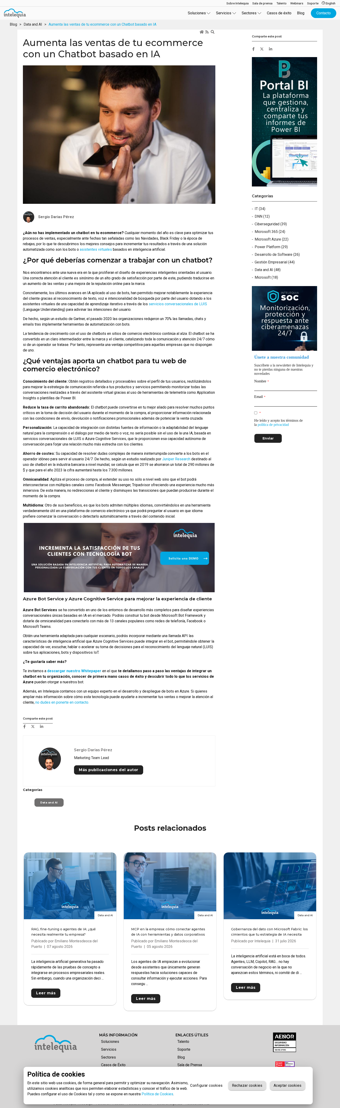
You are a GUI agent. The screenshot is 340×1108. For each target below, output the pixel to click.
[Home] (202, 32)
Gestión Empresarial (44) (275, 262)
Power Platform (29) (271, 247)
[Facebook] (24, 726)
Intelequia (262, 941)
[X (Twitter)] (33, 726)
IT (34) (260, 209)
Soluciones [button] (197, 13)
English (330, 3)
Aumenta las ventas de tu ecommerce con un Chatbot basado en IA (102, 24)
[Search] (213, 32)
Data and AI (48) (268, 270)
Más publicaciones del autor (108, 770)
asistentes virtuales (96, 249)
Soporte (183, 1049)
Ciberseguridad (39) (271, 224)
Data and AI (33, 24)
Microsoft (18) (266, 277)
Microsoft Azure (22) (271, 239)
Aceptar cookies (288, 1085)
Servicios (108, 1049)
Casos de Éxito (113, 1065)
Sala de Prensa (189, 1065)
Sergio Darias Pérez (93, 750)
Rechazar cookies (247, 1085)
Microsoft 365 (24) (270, 231)
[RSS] (207, 32)
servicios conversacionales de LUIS (178, 304)
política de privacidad (273, 425)
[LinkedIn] (42, 726)
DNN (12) (262, 216)
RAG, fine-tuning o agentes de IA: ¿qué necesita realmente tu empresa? (63, 932)
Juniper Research (176, 459)
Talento (183, 1041)
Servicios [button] (223, 13)
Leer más (46, 993)
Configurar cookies (206, 1085)
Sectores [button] (249, 13)
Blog (300, 13)
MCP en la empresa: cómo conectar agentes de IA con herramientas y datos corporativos (168, 932)
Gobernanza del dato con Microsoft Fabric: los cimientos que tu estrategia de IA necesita (269, 932)
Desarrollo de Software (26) (277, 254)
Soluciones (110, 1041)
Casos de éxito (279, 13)
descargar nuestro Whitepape (73, 671)
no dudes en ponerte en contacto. (62, 702)
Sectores (108, 1057)
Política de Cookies (157, 1094)
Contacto (323, 13)
